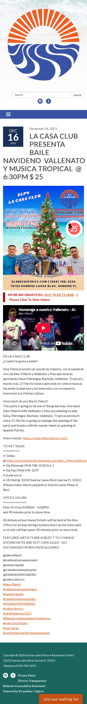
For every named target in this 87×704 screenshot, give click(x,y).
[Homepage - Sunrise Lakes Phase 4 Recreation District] (43, 46)
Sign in (39, 691)
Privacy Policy (27, 675)
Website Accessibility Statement (24, 686)
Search (77, 95)
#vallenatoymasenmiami (20, 589)
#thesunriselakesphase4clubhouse (26, 618)
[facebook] (48, 102)
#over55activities (15, 623)
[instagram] (40, 102)
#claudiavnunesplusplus (19, 599)
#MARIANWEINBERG (19, 604)
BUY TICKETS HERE (59, 295)
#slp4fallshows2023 (17, 613)
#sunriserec (11, 628)
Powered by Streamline (18, 691)
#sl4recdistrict (13, 608)
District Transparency (32, 680)
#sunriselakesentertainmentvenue (26, 633)
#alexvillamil (11, 584)
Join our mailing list (61, 699)
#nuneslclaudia (13, 594)
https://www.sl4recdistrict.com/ (45, 438)
